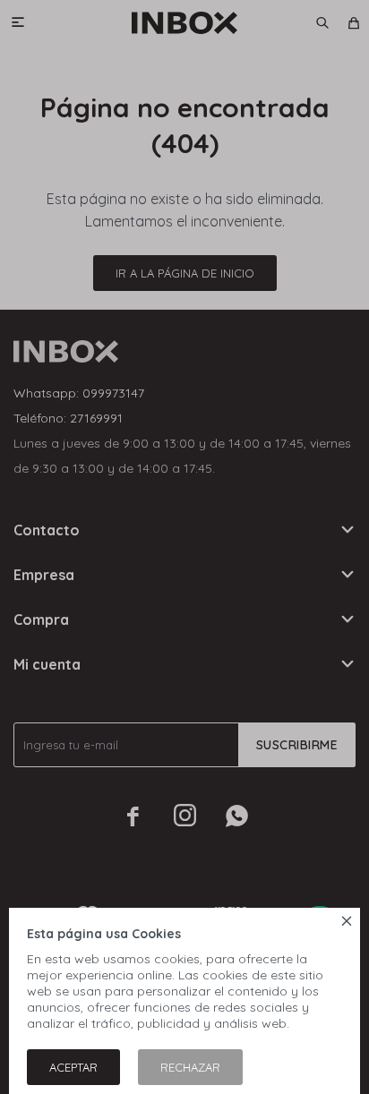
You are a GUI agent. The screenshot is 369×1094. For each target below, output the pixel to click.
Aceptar (73, 1067)
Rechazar (190, 1067)
